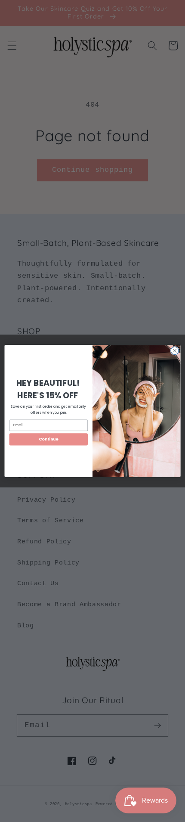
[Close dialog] (175, 350)
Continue (49, 439)
